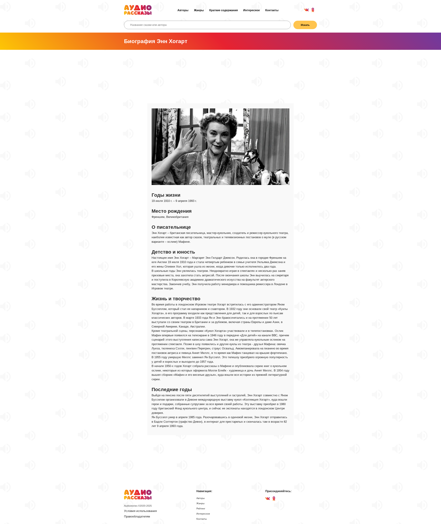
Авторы (182, 10)
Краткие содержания (223, 10)
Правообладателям (137, 516)
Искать (305, 24)
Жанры (199, 10)
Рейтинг (200, 508)
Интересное (251, 10)
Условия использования (140, 511)
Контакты (272, 10)
